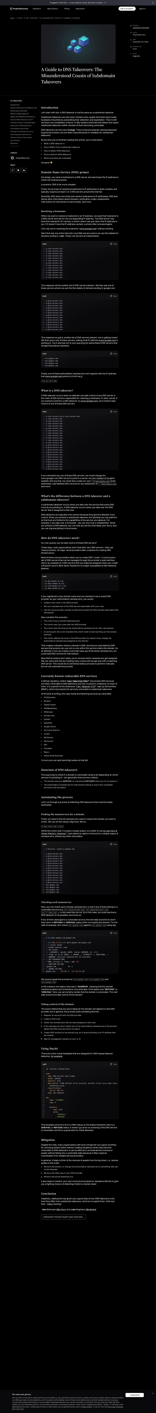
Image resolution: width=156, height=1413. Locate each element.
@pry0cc (61, 1209)
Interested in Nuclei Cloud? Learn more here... (64, 1217)
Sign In (142, 9)
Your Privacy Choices (115, 1407)
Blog (12, 18)
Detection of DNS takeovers (21, 125)
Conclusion (14, 146)
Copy (115, 244)
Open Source (52, 9)
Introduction (15, 105)
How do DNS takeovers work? (21, 120)
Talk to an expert (126, 9)
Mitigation (14, 143)
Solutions (37, 9)
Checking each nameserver (20, 134)
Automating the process (19, 128)
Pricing (66, 9)
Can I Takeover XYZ (85, 686)
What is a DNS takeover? (19, 114)
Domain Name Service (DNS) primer (23, 108)
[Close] (152, 1393)
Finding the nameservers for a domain (21, 131)
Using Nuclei (15, 140)
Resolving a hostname (18, 111)
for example (56, 1056)
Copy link (136, 56)
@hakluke (91, 1209)
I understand (134, 1395)
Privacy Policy (87, 1407)
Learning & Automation (141, 28)
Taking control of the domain (21, 137)
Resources (80, 9)
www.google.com (88, 228)
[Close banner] (152, 2)
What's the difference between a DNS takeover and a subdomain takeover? (22, 117)
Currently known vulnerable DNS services (22, 123)
